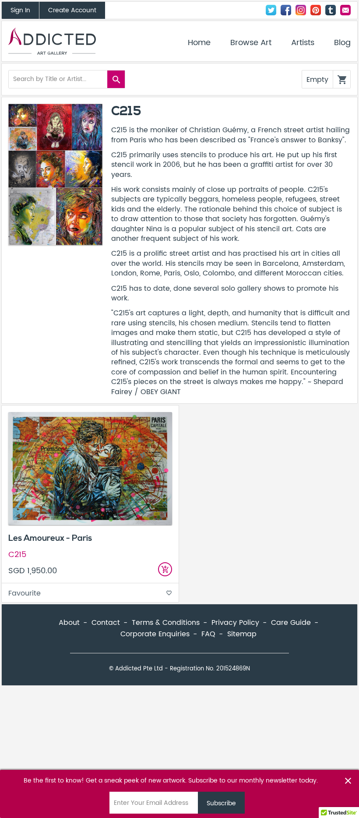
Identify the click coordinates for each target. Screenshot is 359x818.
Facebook (286, 10)
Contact (345, 10)
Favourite (90, 593)
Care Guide (291, 622)
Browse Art (250, 43)
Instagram (301, 10)
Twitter (271, 10)
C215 (17, 554)
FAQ (208, 634)
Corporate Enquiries (155, 634)
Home (199, 43)
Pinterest (315, 10)
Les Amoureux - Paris (50, 538)
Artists (302, 43)
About (69, 622)
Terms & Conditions (166, 622)
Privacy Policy (235, 622)
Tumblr (330, 10)
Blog (342, 43)
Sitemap (242, 634)
